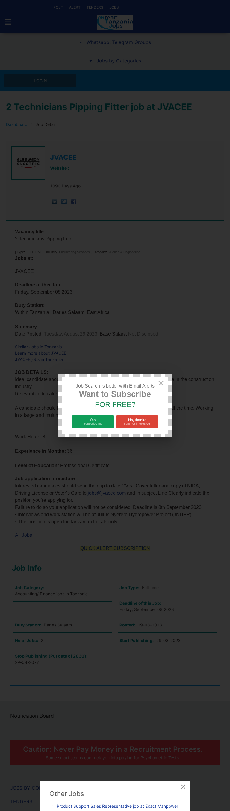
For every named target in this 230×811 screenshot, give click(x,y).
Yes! (93, 421)
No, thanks (137, 421)
